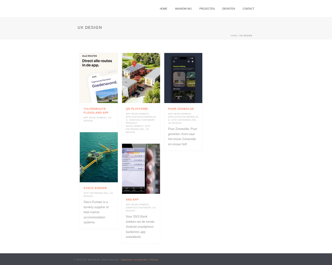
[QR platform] (148, 78)
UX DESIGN (174, 123)
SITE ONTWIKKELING (184, 120)
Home (163, 8)
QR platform (137, 108)
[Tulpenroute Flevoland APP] (105, 78)
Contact (248, 8)
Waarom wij (183, 8)
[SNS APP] (148, 169)
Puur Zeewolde (181, 108)
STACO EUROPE (95, 188)
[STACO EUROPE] (105, 157)
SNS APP (132, 199)
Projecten (207, 8)
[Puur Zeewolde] (190, 78)
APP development (95, 117)
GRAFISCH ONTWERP (141, 120)
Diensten (228, 8)
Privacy (154, 259)
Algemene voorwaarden (135, 259)
